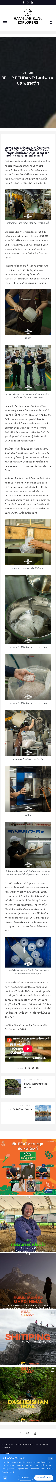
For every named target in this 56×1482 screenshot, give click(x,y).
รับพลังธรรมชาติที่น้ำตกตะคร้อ (36, 1085)
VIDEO (32, 73)
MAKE (23, 73)
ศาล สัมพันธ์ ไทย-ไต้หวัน (20, 1109)
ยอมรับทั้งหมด (44, 1477)
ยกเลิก (25, 1477)
